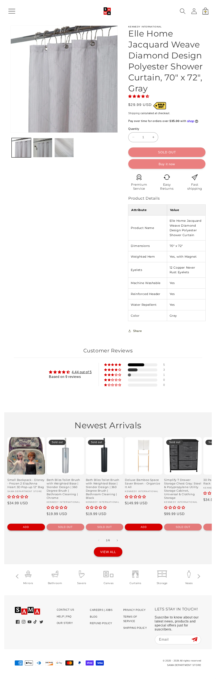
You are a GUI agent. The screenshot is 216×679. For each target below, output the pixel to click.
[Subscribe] (194, 639)
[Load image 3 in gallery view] (64, 147)
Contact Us (65, 609)
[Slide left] (98, 540)
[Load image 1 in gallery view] (21, 147)
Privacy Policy (134, 610)
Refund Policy (101, 623)
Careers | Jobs (101, 610)
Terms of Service (130, 619)
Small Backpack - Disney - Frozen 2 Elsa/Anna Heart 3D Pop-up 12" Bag (26, 483)
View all (108, 552)
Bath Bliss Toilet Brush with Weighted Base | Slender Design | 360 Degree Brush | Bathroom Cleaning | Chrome (63, 488)
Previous (18, 576)
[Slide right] (117, 540)
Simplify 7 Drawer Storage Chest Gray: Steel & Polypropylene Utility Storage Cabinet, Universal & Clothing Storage (182, 488)
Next (198, 576)
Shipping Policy (135, 627)
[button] (182, 11)
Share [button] (137, 331)
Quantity (133, 128)
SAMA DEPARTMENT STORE (184, 665)
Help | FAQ (64, 616)
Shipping (134, 113)
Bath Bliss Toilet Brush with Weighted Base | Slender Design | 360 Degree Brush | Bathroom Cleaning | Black (102, 488)
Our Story (65, 623)
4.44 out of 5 (82, 372)
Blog (93, 616)
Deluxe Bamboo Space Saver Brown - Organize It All (142, 483)
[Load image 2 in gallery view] (43, 147)
